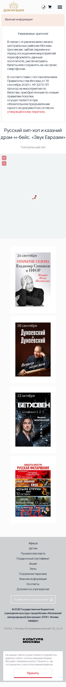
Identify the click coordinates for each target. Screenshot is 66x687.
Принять (33, 673)
